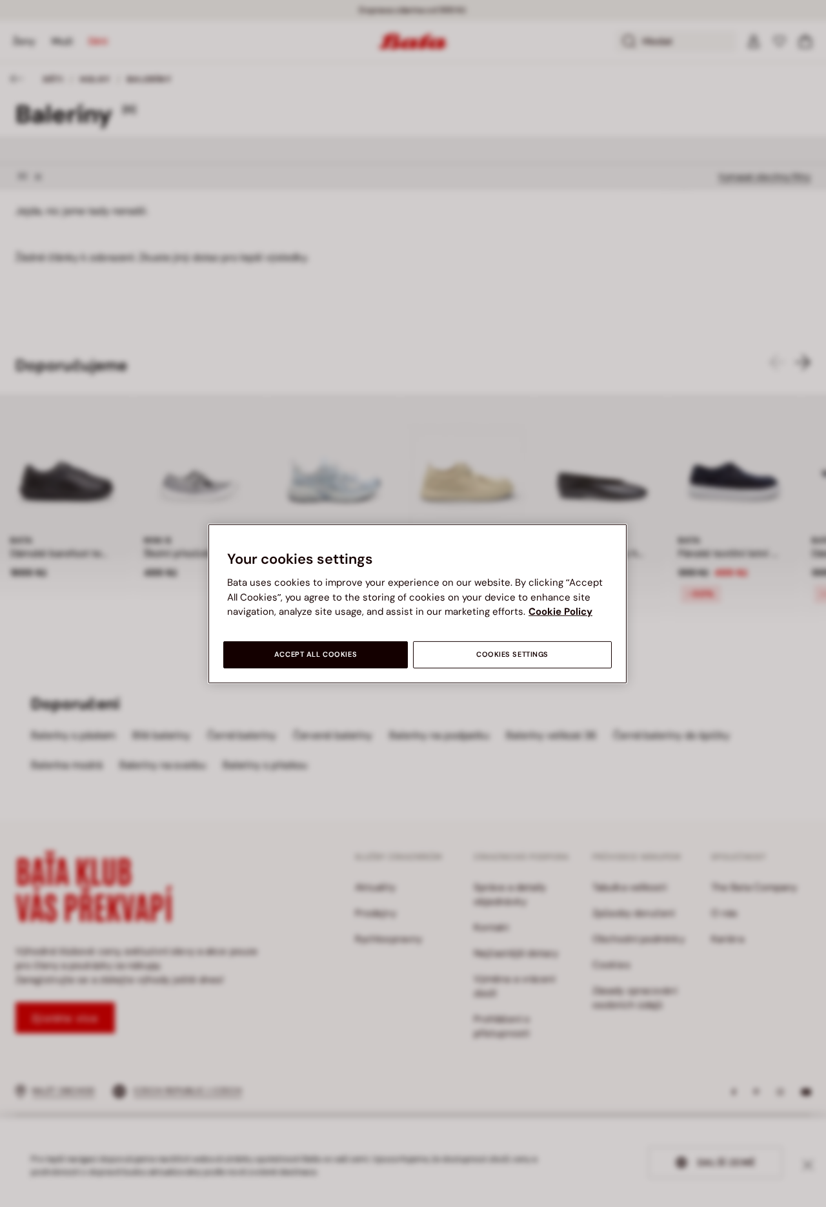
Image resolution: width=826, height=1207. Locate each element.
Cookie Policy (560, 611)
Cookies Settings (512, 654)
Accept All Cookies (315, 654)
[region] (417, 603)
